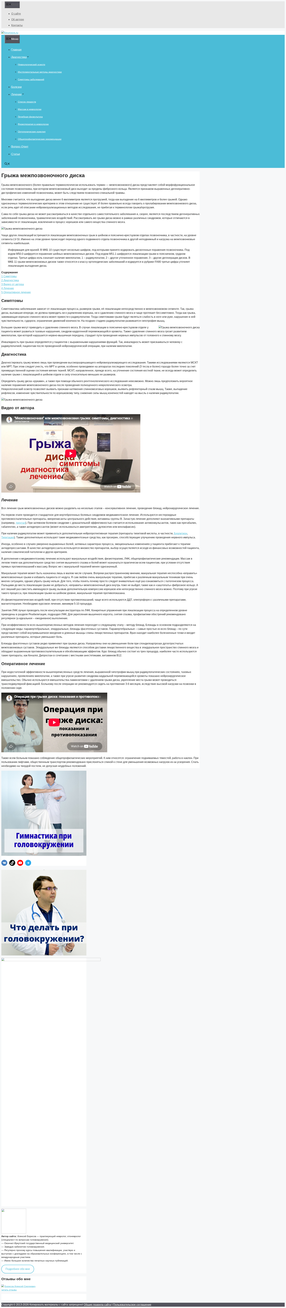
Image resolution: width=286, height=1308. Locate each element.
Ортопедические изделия (32, 131)
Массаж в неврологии (29, 109)
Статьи (15, 154)
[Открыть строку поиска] (7, 164)
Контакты (17, 25)
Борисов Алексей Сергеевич (20, 1286)
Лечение (16, 94)
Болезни (16, 87)
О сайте (16, 13)
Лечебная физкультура (30, 116)
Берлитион (180, 533)
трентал (20, 522)
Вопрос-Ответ (19, 146)
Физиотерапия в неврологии (33, 124)
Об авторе (17, 19)
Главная (16, 49)
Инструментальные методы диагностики (40, 72)
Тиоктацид (7, 537)
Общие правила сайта (97, 1304)
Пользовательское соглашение (132, 1304)
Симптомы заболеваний (31, 79)
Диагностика (19, 57)
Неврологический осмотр (31, 64)
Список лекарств (27, 101)
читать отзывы (9, 1289)
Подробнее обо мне (17, 1269)
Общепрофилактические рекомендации (39, 139)
